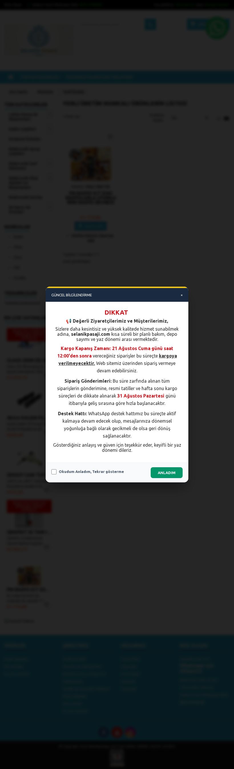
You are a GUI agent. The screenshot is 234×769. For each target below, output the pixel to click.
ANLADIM (166, 473)
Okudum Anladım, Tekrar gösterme (91, 472)
